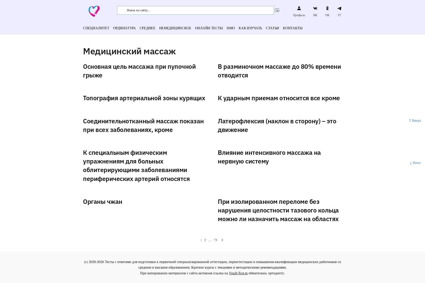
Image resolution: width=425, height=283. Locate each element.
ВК (315, 15)
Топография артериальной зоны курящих (144, 98)
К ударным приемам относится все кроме (279, 98)
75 (215, 240)
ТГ (339, 15)
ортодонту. (276, 273)
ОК (327, 15)
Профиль (299, 15)
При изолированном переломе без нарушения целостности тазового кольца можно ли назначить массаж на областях (278, 210)
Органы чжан (102, 201)
